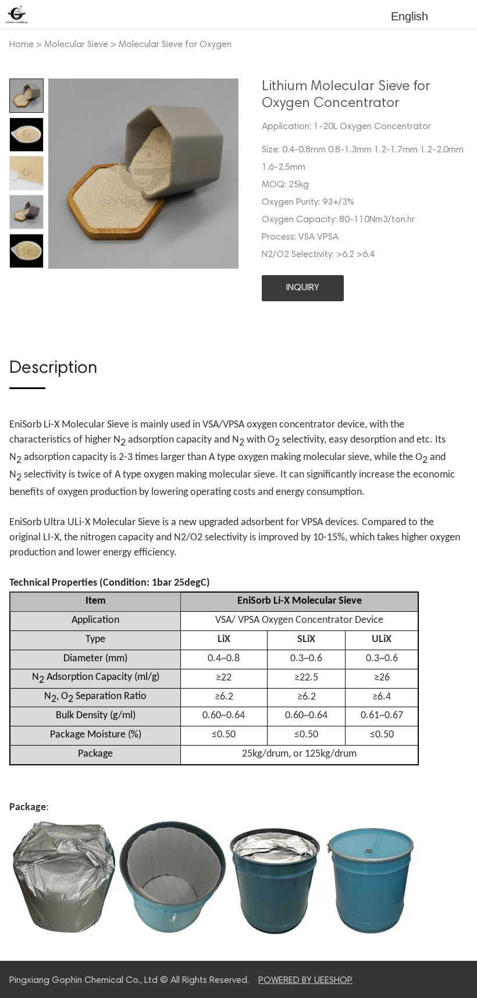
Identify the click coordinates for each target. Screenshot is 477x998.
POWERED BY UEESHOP (305, 980)
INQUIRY (302, 288)
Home (21, 44)
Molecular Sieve (76, 44)
